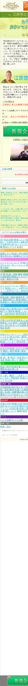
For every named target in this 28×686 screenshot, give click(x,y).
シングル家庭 (19, 325)
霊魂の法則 (5, 403)
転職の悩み (17, 309)
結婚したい (5, 253)
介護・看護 (5, 279)
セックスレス (18, 265)
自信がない (5, 334)
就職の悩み (5, 309)
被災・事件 (9, 351)
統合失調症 (17, 302)
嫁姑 (20, 274)
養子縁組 (4, 267)
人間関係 (10, 311)
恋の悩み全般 (6, 239)
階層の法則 (17, 403)
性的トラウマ (10, 247)
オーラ (17, 397)
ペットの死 (17, 420)
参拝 (12, 389)
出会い (15, 253)
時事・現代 (5, 427)
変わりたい (15, 339)
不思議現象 (5, 387)
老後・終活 (20, 351)
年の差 (11, 244)
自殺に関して (12, 360)
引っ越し (4, 375)
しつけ (9, 323)
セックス (19, 244)
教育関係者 (21, 314)
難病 (6, 300)
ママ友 (9, 325)
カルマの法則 (12, 406)
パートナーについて (10, 262)
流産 (2, 360)
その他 (15, 279)
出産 (8, 328)
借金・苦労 (5, 366)
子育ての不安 (6, 320)
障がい (12, 300)
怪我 (19, 300)
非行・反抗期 (19, 323)
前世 (25, 411)
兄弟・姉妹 (12, 274)
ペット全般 (5, 420)
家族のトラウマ (19, 276)
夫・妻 (7, 357)
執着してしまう (8, 342)
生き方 (3, 348)
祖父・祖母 (16, 357)
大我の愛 (14, 408)
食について (11, 411)
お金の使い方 (12, 369)
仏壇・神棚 (11, 392)
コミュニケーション (10, 286)
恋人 (25, 357)
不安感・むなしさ (16, 348)
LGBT (20, 247)
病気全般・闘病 (7, 297)
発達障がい (5, 302)
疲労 (3, 311)
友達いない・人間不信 (16, 288)
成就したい (19, 239)
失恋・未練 (19, 242)
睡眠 (20, 411)
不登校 (17, 320)
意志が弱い (15, 337)
